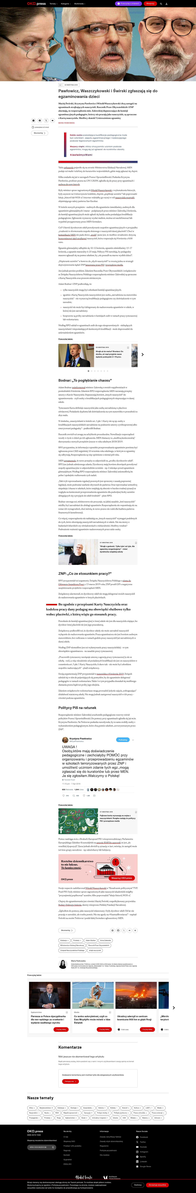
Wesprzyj (150, 3)
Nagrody (67, 1150)
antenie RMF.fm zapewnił (108, 843)
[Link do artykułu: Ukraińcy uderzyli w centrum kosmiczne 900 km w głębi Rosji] (136, 995)
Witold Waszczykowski (101, 190)
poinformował (78, 387)
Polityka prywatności (108, 1150)
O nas (66, 1137)
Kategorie (65, 4)
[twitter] (123, 930)
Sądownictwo (36, 1012)
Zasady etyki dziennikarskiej (111, 1141)
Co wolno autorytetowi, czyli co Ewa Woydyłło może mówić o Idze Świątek (92, 1019)
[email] (129, 930)
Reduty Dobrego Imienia (69, 905)
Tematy (53, 4)
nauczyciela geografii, (125, 198)
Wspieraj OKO (69, 1141)
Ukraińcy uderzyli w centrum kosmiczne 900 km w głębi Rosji (134, 1018)
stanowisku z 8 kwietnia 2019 (110, 674)
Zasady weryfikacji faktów (110, 1137)
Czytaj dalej (61, 1029)
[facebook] (118, 930)
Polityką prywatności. (60, 1185)
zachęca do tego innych (69, 184)
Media (76, 1012)
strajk (93, 235)
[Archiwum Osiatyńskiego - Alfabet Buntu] (84, 1177)
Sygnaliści (68, 1159)
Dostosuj (137, 1185)
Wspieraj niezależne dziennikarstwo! (42, 1140)
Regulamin (104, 1146)
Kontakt (67, 1155)
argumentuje (70, 461)
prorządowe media (114, 265)
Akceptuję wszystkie (157, 1185)
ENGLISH (67, 1164)
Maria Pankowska (78, 961)
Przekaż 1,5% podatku (72, 1146)
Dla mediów (104, 1155)
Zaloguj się (69, 1081)
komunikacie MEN (67, 235)
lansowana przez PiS (94, 265)
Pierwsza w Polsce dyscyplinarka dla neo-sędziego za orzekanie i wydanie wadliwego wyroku (48, 1019)
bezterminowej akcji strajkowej (72, 239)
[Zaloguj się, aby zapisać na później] (67, 1012)
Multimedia (79, 4)
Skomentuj (38, 133)
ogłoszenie (69, 168)
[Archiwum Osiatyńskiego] (111, 1178)
